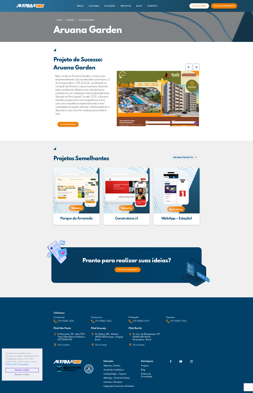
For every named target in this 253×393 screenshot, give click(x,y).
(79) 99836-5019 (65, 321)
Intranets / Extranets (112, 382)
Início (59, 20)
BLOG (139, 6)
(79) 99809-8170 (141, 321)
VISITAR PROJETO (68, 124)
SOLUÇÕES (109, 6)
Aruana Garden (86, 20)
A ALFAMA (94, 6)
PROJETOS (125, 6)
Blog (143, 370)
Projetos (70, 20)
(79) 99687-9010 (178, 321)
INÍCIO (80, 6)
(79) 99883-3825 (103, 321)
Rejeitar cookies (22, 374)
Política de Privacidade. (17, 364)
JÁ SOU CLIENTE (199, 6)
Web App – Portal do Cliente (116, 378)
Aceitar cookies (22, 370)
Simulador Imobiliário (113, 370)
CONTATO (152, 6)
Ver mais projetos (183, 157)
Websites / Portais (111, 366)
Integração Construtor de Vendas (118, 386)
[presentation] (189, 67)
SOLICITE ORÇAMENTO (224, 6)
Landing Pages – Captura (114, 374)
